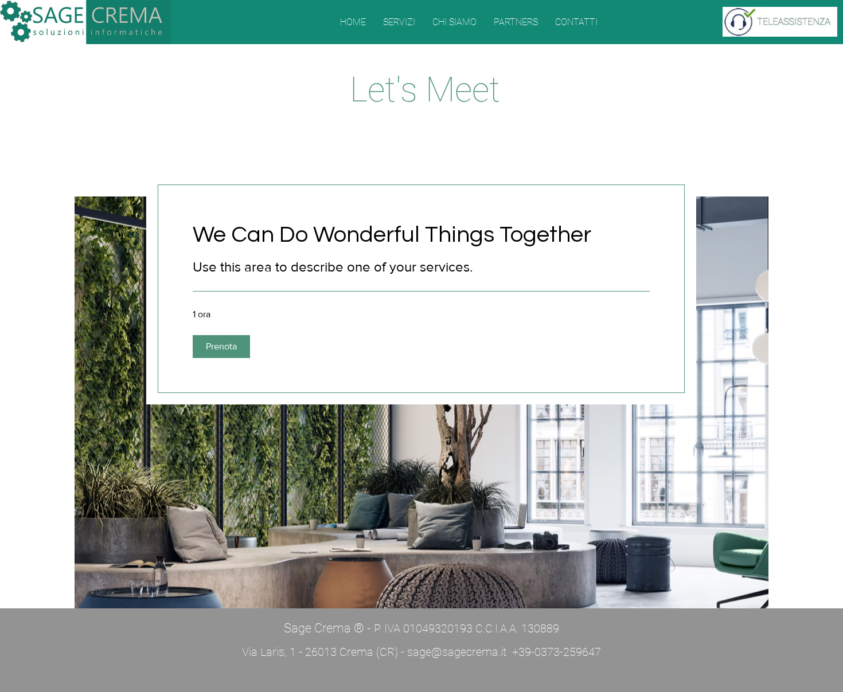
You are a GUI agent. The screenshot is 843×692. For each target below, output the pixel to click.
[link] (421, 234)
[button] (221, 346)
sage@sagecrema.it (456, 652)
